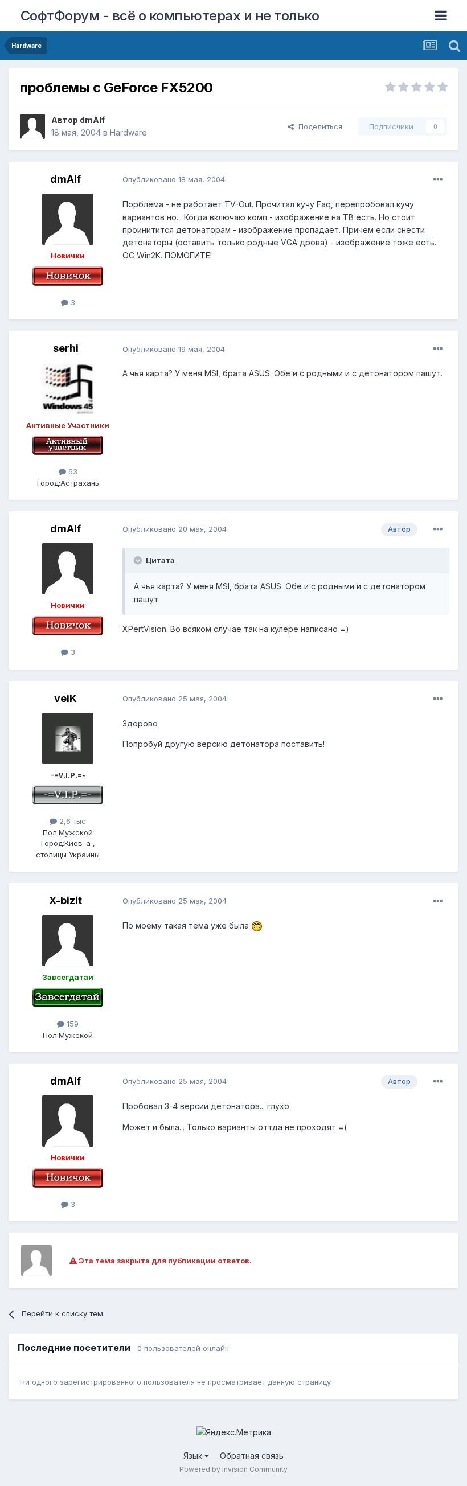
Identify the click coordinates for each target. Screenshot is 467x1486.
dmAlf (92, 120)
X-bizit (65, 900)
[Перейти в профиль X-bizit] (67, 940)
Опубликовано (173, 179)
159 (71, 1023)
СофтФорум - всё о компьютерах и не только (170, 15)
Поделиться (318, 126)
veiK (65, 698)
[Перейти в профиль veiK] (67, 738)
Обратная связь (252, 1455)
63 (71, 471)
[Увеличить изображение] (257, 925)
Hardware (128, 132)
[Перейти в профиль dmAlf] (32, 126)
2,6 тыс (71, 821)
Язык (193, 1455)
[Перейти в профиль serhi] (67, 388)
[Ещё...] (438, 180)
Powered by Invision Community (233, 1469)
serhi (66, 348)
